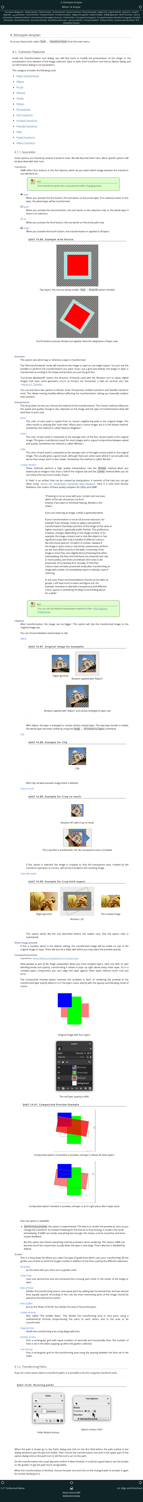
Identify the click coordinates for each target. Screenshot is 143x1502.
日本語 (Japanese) (111, 14)
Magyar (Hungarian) (80, 14)
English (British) (114, 12)
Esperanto (126, 12)
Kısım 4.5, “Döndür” (32, 384)
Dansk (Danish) (59, 12)
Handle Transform (27, 126)
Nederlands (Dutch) (22, 17)
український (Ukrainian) (124, 20)
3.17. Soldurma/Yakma (12, 1488)
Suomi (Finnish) (32, 14)
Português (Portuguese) (86, 17)
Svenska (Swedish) (91, 20)
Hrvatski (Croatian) (63, 14)
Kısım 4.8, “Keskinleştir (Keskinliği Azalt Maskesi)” (68, 483)
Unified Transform (27, 120)
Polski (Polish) (69, 17)
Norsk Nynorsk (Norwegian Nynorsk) (46, 17)
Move (20, 81)
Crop (20, 87)
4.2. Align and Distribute (129, 1488)
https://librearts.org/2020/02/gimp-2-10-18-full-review (56, 958)
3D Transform (25, 115)
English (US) (102, 12)
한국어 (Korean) (125, 14)
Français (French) (47, 14)
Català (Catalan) (31, 12)
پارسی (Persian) (18, 14)
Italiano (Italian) (96, 14)
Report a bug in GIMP (71, 1492)
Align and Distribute (28, 76)
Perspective (24, 109)
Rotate (21, 92)
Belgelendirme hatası (71, 1495)
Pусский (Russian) (22, 20)
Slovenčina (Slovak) (39, 20)
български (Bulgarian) (14, 12)
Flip (19, 131)
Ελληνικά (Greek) (89, 12)
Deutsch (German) (73, 12)
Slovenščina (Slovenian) (57, 20)
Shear (21, 103)
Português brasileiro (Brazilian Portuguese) (114, 17)
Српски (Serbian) (75, 20)
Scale (20, 98)
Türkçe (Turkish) (106, 20)
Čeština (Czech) (45, 12)
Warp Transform (26, 143)
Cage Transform (26, 137)
